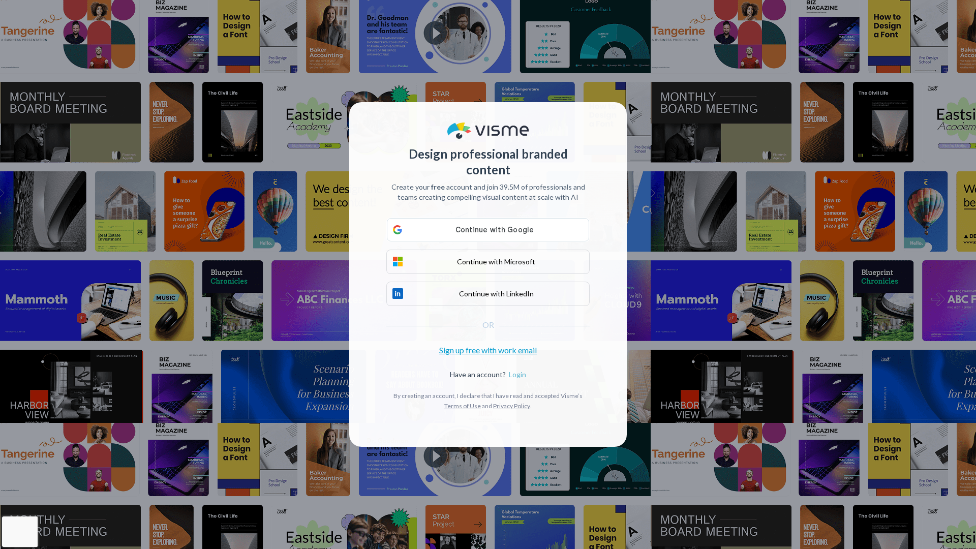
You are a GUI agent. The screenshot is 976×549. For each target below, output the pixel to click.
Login (517, 374)
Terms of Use (462, 406)
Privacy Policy (511, 406)
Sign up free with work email (488, 350)
